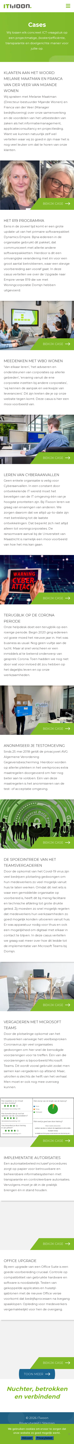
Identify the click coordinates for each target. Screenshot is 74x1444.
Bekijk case (53, 203)
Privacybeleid (29, 1423)
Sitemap (48, 1423)
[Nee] (69, 1434)
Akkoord (27, 1437)
